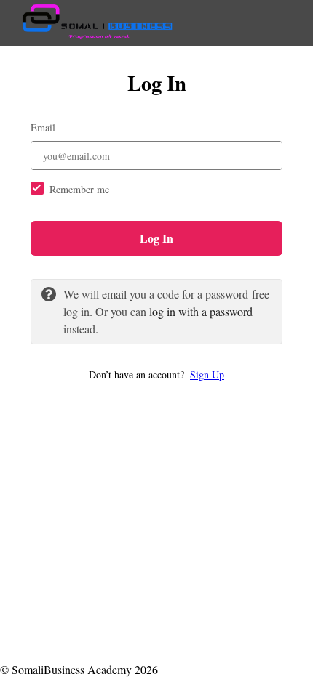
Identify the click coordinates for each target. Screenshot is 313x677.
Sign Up (207, 374)
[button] (156, 374)
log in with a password (201, 311)
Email (43, 127)
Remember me (79, 189)
